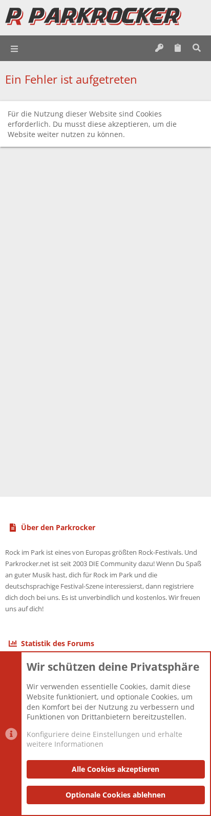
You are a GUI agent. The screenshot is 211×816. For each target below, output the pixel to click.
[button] (15, 48)
